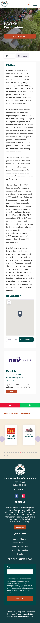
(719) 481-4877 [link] (15, 374)
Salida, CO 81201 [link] (20, 485)
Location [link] (24, 56)
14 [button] (33, 452)
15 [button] (36, 452)
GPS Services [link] (25, 413)
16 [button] (4, 455)
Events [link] (20, 554)
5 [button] (13, 452)
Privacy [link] (19, 614)
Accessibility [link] (28, 614)
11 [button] (27, 452)
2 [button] (7, 452)
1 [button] (4, 452)
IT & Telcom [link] (14, 413)
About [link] (13, 65)
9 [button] (22, 452)
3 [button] (9, 452)
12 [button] (29, 452)
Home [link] (6, 413)
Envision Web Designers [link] (23, 616)
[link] (4, 4)
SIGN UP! (20, 598)
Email (9, 567)
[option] (12, 435)
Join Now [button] (20, 527)
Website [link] (12, 380)
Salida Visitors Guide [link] (20, 546)
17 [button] (7, 455)
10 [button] (24, 452)
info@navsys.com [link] (16, 377)
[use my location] (16, 339)
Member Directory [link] (20, 539)
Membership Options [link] (20, 543)
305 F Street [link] (20, 482)
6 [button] (16, 452)
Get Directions (26, 339)
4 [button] (11, 452)
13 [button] (31, 452)
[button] (35, 4)
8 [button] (20, 452)
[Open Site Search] (29, 4)
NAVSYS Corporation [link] (13, 25)
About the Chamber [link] (20, 550)
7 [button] (18, 452)
